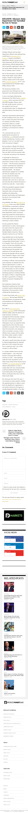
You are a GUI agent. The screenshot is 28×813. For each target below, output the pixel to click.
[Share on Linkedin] (7, 27)
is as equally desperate (14, 363)
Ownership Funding (8, 736)
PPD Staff (13, 419)
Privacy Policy (7, 749)
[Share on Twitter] (4, 27)
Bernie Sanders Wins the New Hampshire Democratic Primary (12, 616)
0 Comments (16, 15)
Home (3, 5)
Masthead (6, 755)
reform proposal (13, 404)
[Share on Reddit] (11, 27)
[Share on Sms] (15, 27)
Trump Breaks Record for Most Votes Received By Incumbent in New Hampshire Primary (13, 597)
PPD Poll (6, 759)
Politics (12, 5)
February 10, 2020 (8, 676)
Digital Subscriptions (9, 798)
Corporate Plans (8, 772)
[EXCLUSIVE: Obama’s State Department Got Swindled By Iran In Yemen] (7, 413)
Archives (6, 785)
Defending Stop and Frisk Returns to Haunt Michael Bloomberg (13, 655)
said (10, 137)
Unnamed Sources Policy (10, 733)
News (8, 5)
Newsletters (7, 778)
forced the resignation (11, 81)
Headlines (4, 404)
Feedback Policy (7, 717)
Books (5, 788)
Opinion (6, 692)
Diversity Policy (7, 729)
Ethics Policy (7, 720)
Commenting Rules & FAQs (10, 746)
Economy (6, 634)
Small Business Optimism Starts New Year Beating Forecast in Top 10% (13, 636)
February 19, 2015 (12, 14)
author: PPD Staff (6, 15)
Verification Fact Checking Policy (12, 723)
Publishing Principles (9, 714)
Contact (6, 762)
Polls (5, 672)
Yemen (13, 406)
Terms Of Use (7, 752)
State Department (6, 406)
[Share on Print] (22, 27)
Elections (6, 594)
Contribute (6, 795)
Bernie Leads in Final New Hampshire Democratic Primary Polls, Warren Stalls (13, 674)
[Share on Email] (18, 27)
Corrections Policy (8, 726)
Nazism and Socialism (9, 693)
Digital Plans (7, 775)
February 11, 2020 (8, 638)
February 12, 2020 (8, 599)
